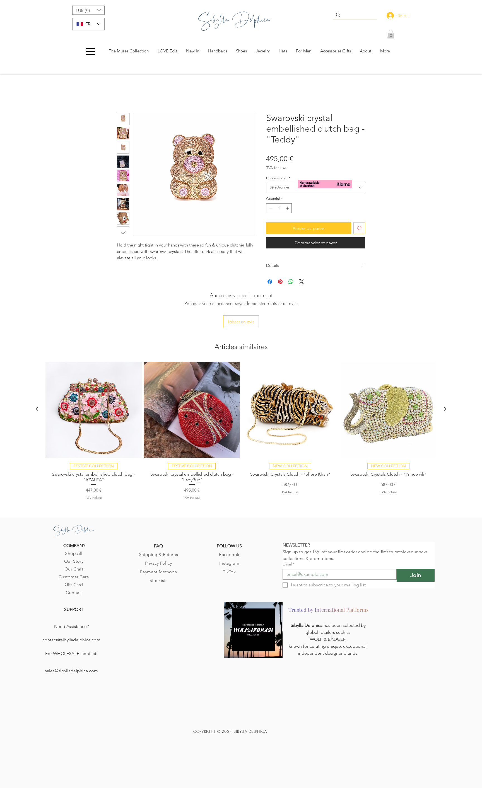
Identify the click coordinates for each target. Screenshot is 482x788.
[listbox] (88, 10)
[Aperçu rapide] (93, 374)
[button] (88, 10)
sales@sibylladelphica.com (71, 634)
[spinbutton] (279, 209)
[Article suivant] (445, 373)
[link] (390, 34)
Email (289, 528)
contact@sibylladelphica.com (71, 603)
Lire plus (124, 265)
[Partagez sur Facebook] (269, 282)
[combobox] (315, 188)
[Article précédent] (36, 373)
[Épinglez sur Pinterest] (280, 282)
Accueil (124, 94)
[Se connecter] (389, 15)
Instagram (229, 527)
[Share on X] (301, 282)
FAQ (158, 510)
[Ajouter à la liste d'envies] (359, 229)
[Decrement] (270, 209)
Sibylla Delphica (307, 589)
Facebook (229, 518)
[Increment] (288, 209)
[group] (241, 394)
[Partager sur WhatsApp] (291, 282)
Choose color (278, 179)
